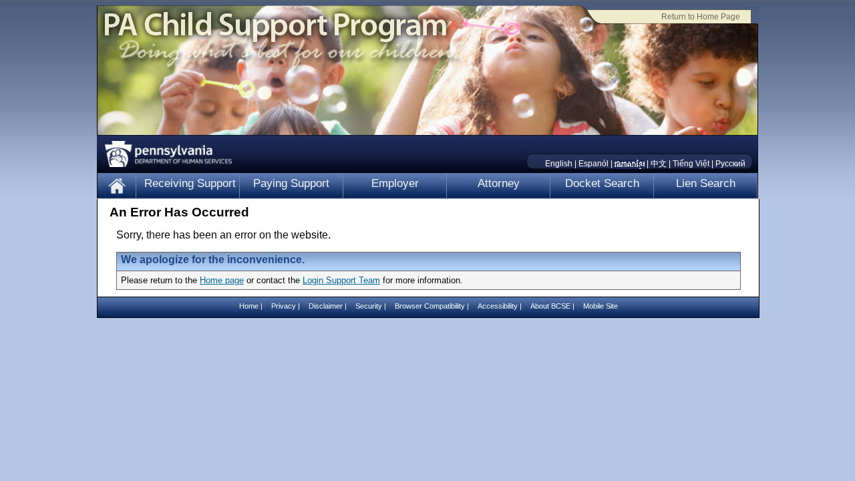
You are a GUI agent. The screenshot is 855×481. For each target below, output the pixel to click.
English (558, 163)
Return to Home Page (700, 16)
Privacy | (285, 306)
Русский (730, 163)
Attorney (499, 183)
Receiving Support (190, 183)
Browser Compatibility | (433, 306)
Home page (222, 280)
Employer (395, 183)
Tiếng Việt (691, 163)
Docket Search (602, 183)
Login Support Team (341, 280)
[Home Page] (117, 185)
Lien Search (705, 183)
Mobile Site (600, 306)
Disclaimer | (329, 306)
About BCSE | (553, 306)
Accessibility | (501, 306)
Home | (252, 306)
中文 (659, 163)
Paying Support (291, 183)
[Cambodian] (630, 163)
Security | (371, 306)
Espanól (593, 163)
